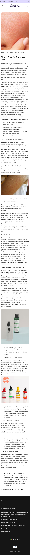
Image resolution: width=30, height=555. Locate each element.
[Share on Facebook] (13, 489)
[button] (2, 5)
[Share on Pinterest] (19, 489)
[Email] (22, 489)
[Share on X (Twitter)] (16, 489)
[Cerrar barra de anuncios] (28, 1)
